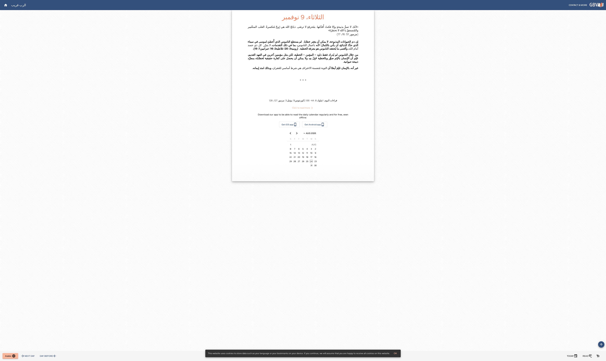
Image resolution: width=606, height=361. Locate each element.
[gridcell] (311, 161)
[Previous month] (297, 133)
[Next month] (290, 133)
